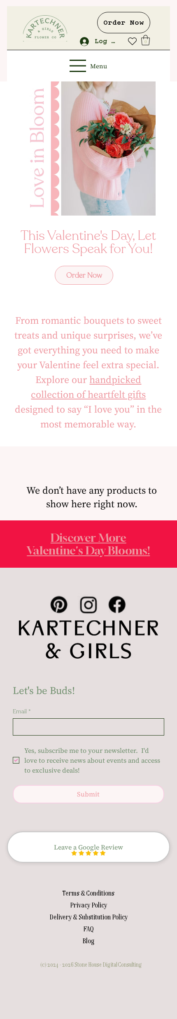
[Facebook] (117, 604)
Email (22, 711)
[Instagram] (88, 604)
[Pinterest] (59, 604)
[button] (145, 40)
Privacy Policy (88, 904)
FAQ (88, 928)
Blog (88, 940)
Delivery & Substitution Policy (88, 916)
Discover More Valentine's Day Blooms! (88, 544)
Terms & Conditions (88, 892)
